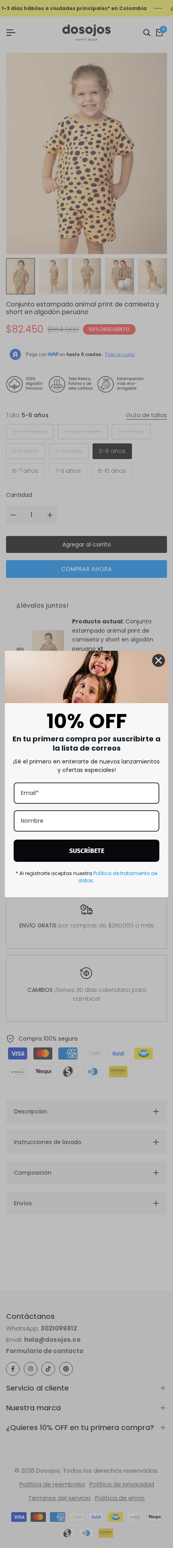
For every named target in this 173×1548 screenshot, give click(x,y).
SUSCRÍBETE (86, 851)
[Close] (158, 660)
